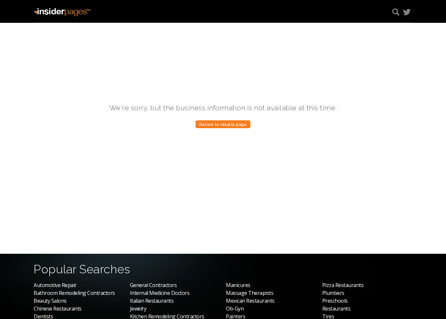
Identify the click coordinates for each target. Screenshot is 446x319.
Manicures (238, 285)
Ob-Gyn (235, 308)
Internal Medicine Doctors (160, 292)
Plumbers (333, 292)
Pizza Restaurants (343, 285)
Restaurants (336, 308)
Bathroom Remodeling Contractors (74, 292)
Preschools (335, 300)
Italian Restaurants (152, 300)
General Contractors (153, 285)
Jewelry (138, 308)
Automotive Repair (55, 285)
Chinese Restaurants (58, 308)
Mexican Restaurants (250, 300)
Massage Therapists (249, 292)
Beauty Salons (50, 300)
